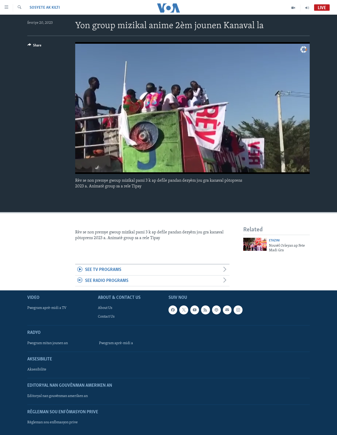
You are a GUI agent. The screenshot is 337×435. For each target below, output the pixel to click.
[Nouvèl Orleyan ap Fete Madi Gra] (255, 244)
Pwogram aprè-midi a (116, 343)
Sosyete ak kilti (45, 8)
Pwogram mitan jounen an (47, 343)
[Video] (293, 7)
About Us (105, 308)
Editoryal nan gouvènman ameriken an (57, 396)
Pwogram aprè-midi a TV (46, 308)
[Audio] (307, 7)
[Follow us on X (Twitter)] (183, 309)
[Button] (34, 46)
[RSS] (205, 309)
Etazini (274, 240)
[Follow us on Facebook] (172, 309)
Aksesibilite (36, 369)
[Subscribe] (227, 309)
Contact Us (106, 317)
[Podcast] (216, 309)
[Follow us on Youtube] (194, 309)
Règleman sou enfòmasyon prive (52, 422)
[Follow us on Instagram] (238, 309)
